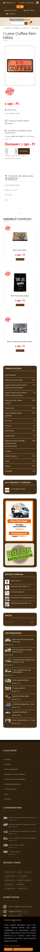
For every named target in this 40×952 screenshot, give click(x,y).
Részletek (20, 259)
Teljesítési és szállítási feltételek (15, 774)
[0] (30, 23)
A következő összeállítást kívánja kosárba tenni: (18, 132)
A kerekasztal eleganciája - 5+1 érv (23, 704)
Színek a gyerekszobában (20, 680)
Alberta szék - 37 (15, 581)
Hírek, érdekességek (11, 769)
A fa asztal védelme (18, 688)
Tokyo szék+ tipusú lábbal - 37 (20, 586)
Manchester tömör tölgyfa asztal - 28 (22, 597)
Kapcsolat (11, 14)
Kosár (6, 794)
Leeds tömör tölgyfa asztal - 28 (20, 603)
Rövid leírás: (11, 110)
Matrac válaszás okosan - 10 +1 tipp (23, 720)
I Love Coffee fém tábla (17, 489)
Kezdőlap (7, 28)
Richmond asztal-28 (17, 592)
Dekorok (25, 28)
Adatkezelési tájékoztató (12, 784)
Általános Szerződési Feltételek (15, 779)
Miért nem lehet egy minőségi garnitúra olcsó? (23, 824)
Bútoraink (16, 28)
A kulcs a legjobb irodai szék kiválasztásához (22, 838)
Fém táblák (35, 28)
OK (32, 622)
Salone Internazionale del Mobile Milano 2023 (22, 817)
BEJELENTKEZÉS (11, 10)
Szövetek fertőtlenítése (19, 712)
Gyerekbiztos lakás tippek (20, 696)
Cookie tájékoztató (10, 789)
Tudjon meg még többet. (12, 945)
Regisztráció (29, 10)
